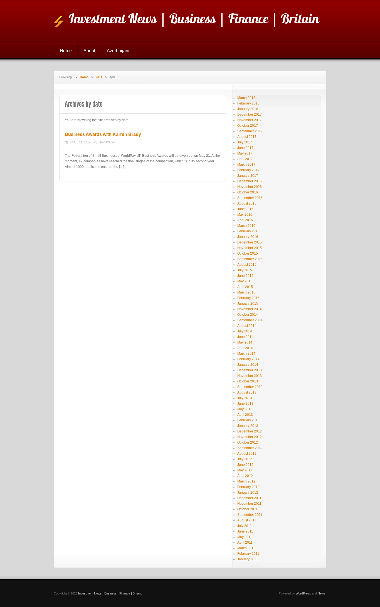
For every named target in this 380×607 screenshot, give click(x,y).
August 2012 (246, 454)
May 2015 (244, 281)
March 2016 (246, 226)
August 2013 (246, 392)
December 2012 (249, 431)
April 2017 (245, 159)
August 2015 (246, 265)
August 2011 (246, 520)
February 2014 (248, 359)
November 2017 (249, 120)
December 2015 (249, 242)
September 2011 (249, 515)
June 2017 (245, 148)
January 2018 (247, 109)
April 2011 (245, 542)
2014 (99, 77)
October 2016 (247, 192)
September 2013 (250, 387)
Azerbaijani (118, 50)
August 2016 (246, 203)
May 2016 (244, 215)
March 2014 (246, 353)
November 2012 (249, 437)
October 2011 (247, 509)
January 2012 (247, 492)
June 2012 (245, 465)
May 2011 (244, 537)
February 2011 (248, 554)
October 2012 (247, 442)
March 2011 (246, 548)
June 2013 (245, 404)
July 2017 (244, 142)
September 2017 (250, 131)
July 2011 (244, 526)
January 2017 (247, 176)
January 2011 (247, 559)
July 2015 (244, 270)
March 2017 (246, 164)
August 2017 (246, 137)
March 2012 (246, 481)
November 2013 (249, 376)
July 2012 (244, 459)
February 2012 (248, 487)
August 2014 (246, 326)
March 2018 (246, 98)
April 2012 (245, 476)
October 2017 (247, 126)
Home (66, 50)
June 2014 (245, 337)
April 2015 (245, 287)
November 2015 (249, 248)
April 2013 (245, 415)
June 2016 (245, 209)
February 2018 (248, 103)
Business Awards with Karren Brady (103, 134)
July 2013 (244, 398)
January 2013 (247, 426)
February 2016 (248, 231)
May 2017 (244, 153)
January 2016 (247, 237)
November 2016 (249, 187)
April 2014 (245, 348)
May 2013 (244, 409)
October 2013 (247, 381)
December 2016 (249, 181)
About (89, 50)
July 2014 (244, 331)
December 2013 (249, 370)
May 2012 (244, 470)
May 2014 (244, 342)
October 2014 (247, 315)
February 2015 (248, 298)
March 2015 (246, 292)
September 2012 (250, 448)
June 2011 (245, 531)
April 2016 (245, 220)
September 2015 (250, 259)
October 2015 (247, 253)
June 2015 (245, 276)
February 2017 (248, 170)
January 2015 (247, 303)
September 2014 (250, 320)
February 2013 (248, 420)
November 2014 (249, 309)
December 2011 (249, 498)
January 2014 (247, 365)
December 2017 (249, 114)
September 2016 (250, 198)
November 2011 (249, 504)
